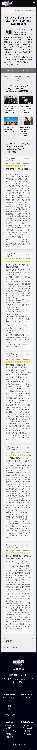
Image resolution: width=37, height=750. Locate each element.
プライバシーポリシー (10, 731)
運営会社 (9, 737)
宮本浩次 (14, 648)
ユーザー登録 (27, 698)
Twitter (28, 725)
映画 (9, 709)
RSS (28, 731)
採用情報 (9, 734)
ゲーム (9, 703)
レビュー (28, 71)
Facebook (28, 728)
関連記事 (10, 71)
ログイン (27, 700)
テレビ (9, 712)
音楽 (9, 706)
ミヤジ (7, 648)
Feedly (28, 734)
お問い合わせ (10, 725)
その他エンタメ (10, 715)
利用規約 (9, 728)
